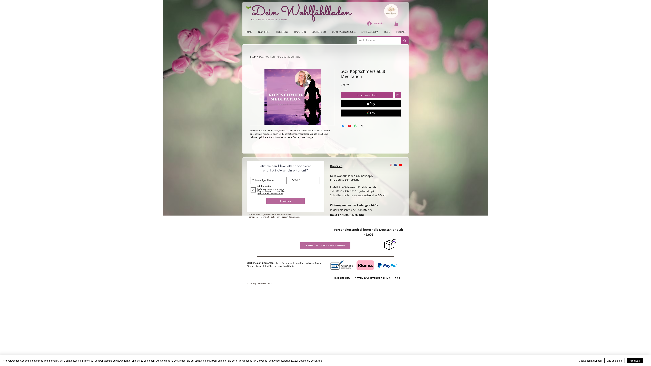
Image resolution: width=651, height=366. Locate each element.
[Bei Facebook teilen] (343, 126)
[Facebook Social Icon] (395, 165)
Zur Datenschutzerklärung (308, 360)
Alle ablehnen (614, 360)
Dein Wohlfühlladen (301, 12)
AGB (397, 278)
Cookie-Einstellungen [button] (590, 360)
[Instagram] (391, 165)
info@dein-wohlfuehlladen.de (357, 187)
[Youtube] (400, 165)
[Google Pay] (371, 113)
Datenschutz (294, 217)
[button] (396, 23)
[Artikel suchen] (404, 40)
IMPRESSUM (342, 278)
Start (253, 56)
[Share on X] (362, 126)
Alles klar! (635, 360)
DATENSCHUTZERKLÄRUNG (372, 278)
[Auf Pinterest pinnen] (349, 126)
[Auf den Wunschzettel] (398, 95)
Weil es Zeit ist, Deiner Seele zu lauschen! (269, 19)
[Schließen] (647, 360)
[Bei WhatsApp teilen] (356, 126)
